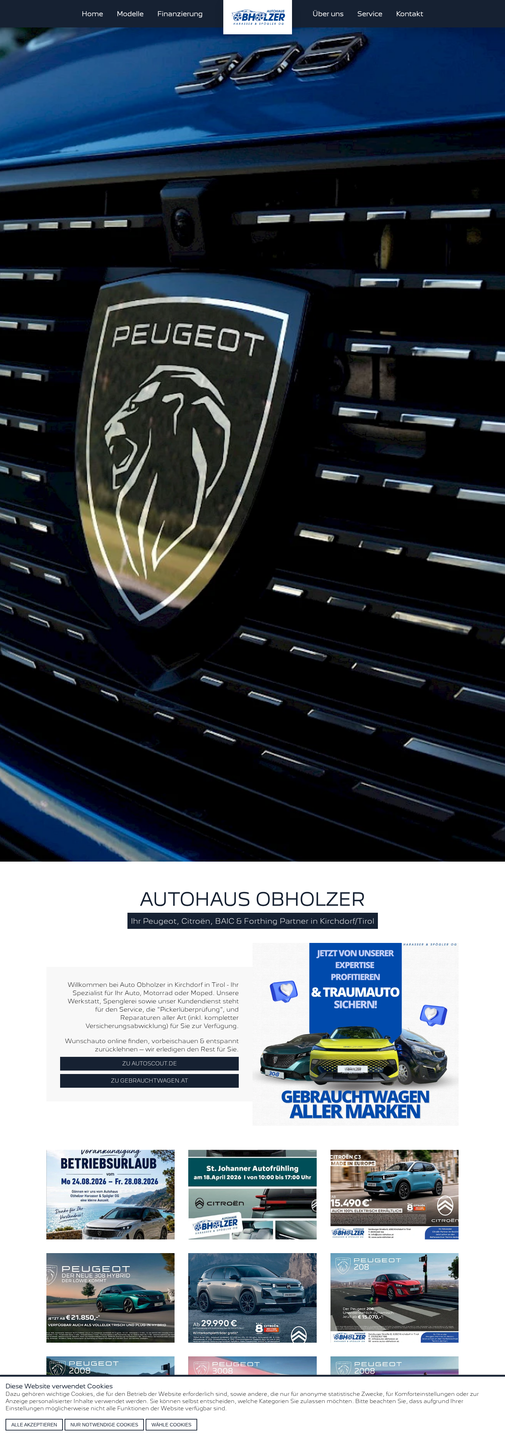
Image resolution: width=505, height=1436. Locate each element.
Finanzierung (180, 14)
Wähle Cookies (171, 1424)
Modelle (130, 14)
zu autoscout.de (149, 1063)
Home (92, 14)
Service (369, 14)
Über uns (328, 14)
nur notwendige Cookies (104, 1424)
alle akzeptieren (34, 1424)
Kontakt (409, 14)
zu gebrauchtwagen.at (149, 1080)
